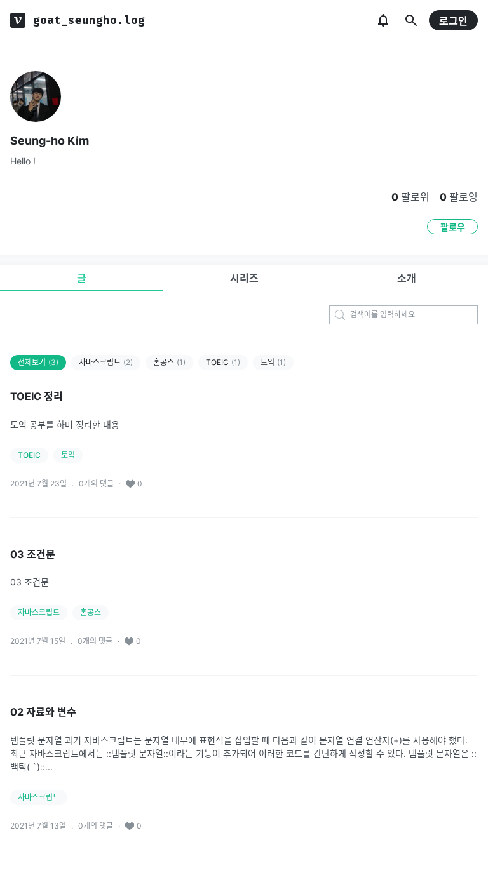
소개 (406, 278)
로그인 (453, 21)
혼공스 (169, 362)
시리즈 (244, 278)
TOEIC (223, 362)
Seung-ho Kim (49, 140)
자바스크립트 (106, 362)
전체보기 (38, 362)
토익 (273, 362)
